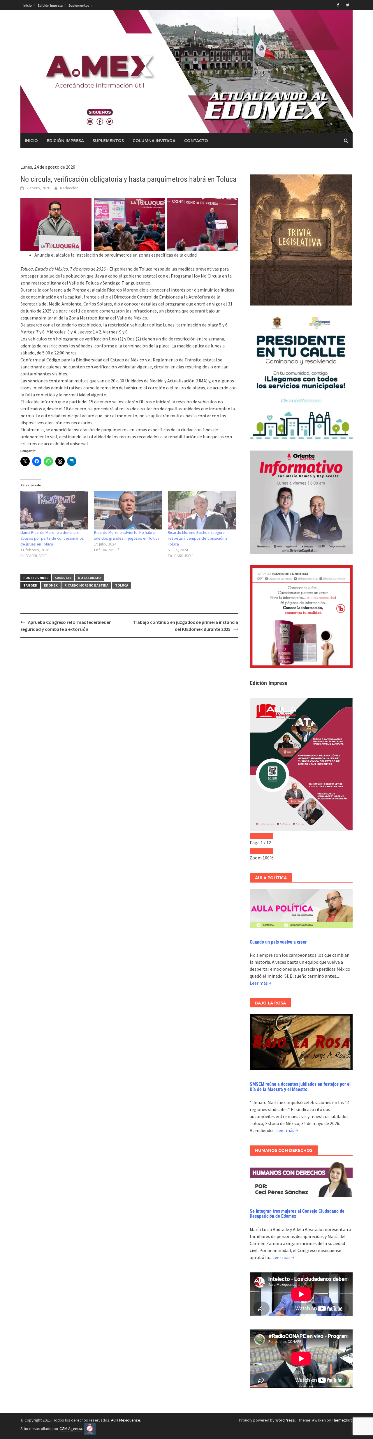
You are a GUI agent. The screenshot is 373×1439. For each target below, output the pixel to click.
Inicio (27, 5)
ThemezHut (342, 1420)
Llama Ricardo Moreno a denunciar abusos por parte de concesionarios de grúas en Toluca (52, 538)
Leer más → (261, 983)
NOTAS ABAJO (89, 577)
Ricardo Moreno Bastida (86, 585)
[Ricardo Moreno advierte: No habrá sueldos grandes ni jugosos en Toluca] (128, 510)
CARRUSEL (63, 577)
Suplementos (78, 5)
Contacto (196, 140)
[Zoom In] (267, 851)
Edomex (51, 585)
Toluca (121, 585)
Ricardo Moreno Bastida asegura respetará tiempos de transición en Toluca (199, 538)
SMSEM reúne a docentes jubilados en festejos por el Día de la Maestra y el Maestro (300, 1086)
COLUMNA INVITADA (154, 140)
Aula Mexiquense (125, 1420)
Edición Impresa (50, 5)
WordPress (285, 1420)
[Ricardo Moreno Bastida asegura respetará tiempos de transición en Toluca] (202, 510)
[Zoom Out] (255, 851)
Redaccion (69, 187)
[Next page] (267, 836)
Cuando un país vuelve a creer (278, 942)
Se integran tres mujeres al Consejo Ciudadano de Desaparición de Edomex (297, 1213)
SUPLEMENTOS (108, 140)
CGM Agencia (70, 1428)
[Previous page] (255, 836)
